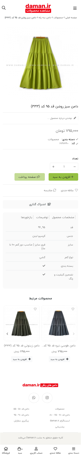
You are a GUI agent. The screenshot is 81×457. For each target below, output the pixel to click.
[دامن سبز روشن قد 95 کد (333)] (40, 385)
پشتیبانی (59, 427)
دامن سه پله (45, 18)
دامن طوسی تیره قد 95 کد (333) (59, 346)
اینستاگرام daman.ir (60, 421)
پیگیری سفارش (21, 421)
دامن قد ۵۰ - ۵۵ (21, 409)
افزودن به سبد (61, 176)
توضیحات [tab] (42, 217)
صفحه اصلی (71, 18)
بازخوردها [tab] (26, 217)
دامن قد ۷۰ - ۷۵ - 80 (60, 415)
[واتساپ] (34, 398)
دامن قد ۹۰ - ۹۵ (21, 415)
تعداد (75, 158)
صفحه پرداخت (27, 176)
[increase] (53, 166)
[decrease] (74, 166)
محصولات (58, 18)
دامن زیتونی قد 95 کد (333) (21, 345)
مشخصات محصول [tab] (63, 217)
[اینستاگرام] (47, 398)
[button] (7, 334)
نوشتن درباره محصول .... (60, 118)
